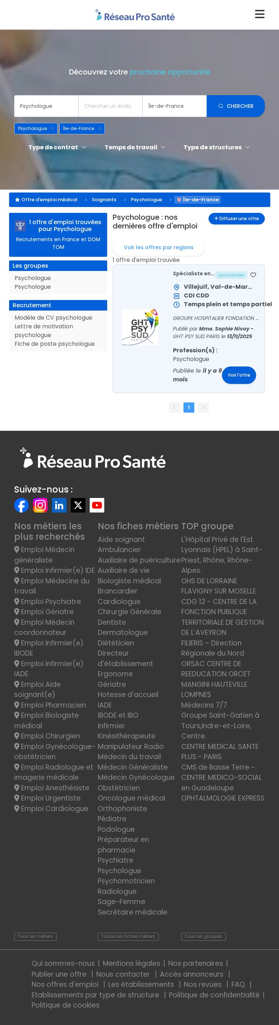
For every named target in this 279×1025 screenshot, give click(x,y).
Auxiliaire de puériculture (139, 560)
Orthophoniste (122, 809)
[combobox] (46, 106)
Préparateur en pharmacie (123, 845)
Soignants (104, 199)
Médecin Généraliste (133, 767)
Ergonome (115, 674)
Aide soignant (121, 539)
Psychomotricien (126, 881)
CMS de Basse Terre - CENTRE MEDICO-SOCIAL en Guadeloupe (221, 777)
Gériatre (112, 684)
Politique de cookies (66, 1005)
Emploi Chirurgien (49, 736)
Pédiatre (112, 819)
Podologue (116, 829)
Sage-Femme (121, 902)
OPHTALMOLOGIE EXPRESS (222, 798)
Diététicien (116, 643)
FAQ (239, 984)
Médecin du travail (130, 757)
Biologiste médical (129, 581)
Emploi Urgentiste (50, 798)
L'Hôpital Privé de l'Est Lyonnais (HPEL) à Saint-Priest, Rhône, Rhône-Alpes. (222, 555)
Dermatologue (123, 632)
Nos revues (203, 984)
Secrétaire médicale (132, 912)
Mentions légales (131, 963)
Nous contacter (124, 974)
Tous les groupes (203, 936)
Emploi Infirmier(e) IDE (57, 570)
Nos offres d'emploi (66, 984)
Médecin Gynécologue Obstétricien (136, 783)
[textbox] (46, 106)
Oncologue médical (131, 798)
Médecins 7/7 (204, 705)
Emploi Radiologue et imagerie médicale (53, 772)
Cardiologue (119, 602)
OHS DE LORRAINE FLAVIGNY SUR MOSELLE (218, 586)
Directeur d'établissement (125, 658)
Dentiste (112, 622)
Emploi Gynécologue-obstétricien (55, 752)
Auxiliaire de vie (124, 570)
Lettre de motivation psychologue (44, 330)
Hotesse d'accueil (128, 695)
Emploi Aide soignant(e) (37, 690)
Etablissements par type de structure (96, 995)
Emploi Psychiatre (50, 602)
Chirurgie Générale (129, 612)
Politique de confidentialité (214, 995)
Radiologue (117, 891)
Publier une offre (60, 974)
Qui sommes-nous (63, 963)
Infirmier (111, 726)
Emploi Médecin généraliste (44, 555)
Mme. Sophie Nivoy (225, 328)
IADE (105, 705)
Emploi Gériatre (46, 612)
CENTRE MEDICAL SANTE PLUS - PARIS (220, 752)
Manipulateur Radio (131, 746)
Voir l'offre (239, 375)
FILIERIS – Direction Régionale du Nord (212, 648)
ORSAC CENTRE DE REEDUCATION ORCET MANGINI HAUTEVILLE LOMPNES (216, 679)
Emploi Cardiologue (53, 809)
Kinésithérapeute (126, 736)
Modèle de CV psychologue (53, 317)
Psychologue (146, 199)
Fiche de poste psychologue (55, 344)
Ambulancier (119, 550)
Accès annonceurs (192, 974)
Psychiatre (115, 860)
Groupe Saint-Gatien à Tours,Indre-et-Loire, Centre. (220, 725)
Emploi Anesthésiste (54, 788)
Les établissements (142, 984)
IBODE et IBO (118, 715)
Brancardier (118, 591)
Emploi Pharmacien (52, 705)
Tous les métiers (35, 936)
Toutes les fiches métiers (128, 936)
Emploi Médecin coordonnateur (44, 627)
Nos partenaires (195, 963)
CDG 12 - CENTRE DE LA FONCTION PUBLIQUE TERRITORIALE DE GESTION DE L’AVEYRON (222, 617)
